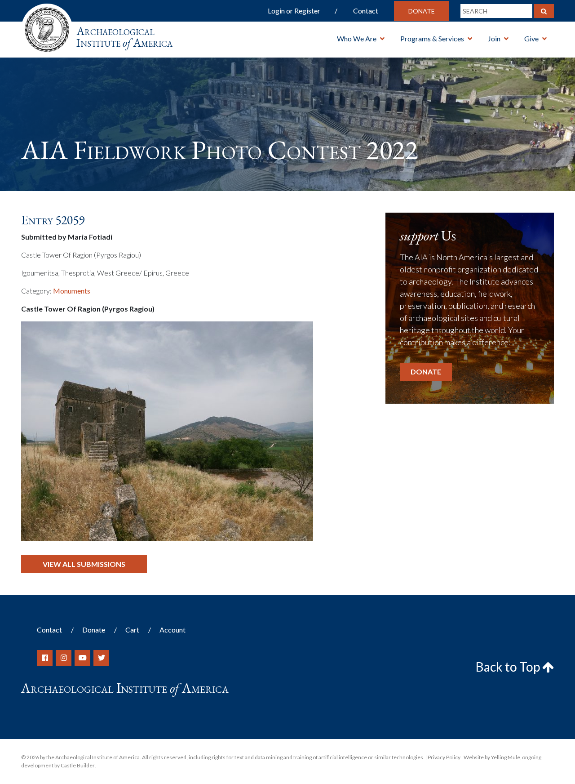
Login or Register (294, 10)
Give (531, 38)
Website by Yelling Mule (492, 757)
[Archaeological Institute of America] (47, 26)
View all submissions (84, 564)
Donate (421, 11)
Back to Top (509, 666)
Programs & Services (432, 38)
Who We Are (356, 38)
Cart (132, 629)
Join (494, 38)
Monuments (71, 290)
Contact (365, 10)
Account (172, 629)
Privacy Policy (444, 757)
